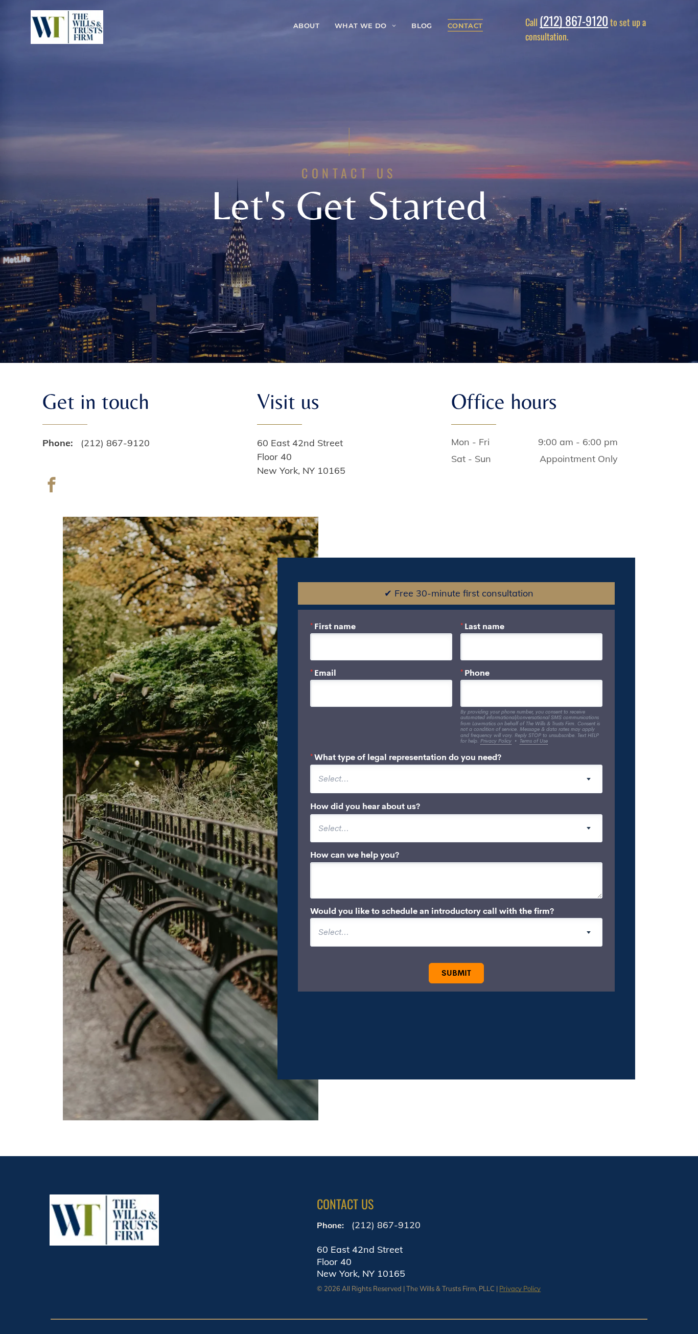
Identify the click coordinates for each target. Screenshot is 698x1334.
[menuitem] (306, 25)
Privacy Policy (520, 1288)
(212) (551, 20)
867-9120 (586, 20)
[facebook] (51, 485)
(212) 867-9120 (115, 443)
